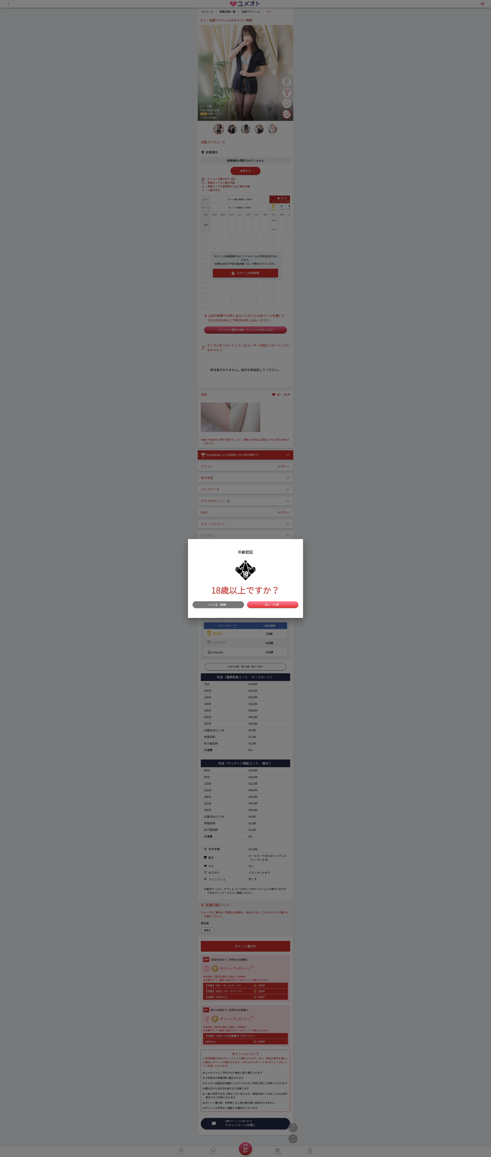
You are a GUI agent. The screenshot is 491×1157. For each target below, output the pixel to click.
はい (273, 604)
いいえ (218, 604)
